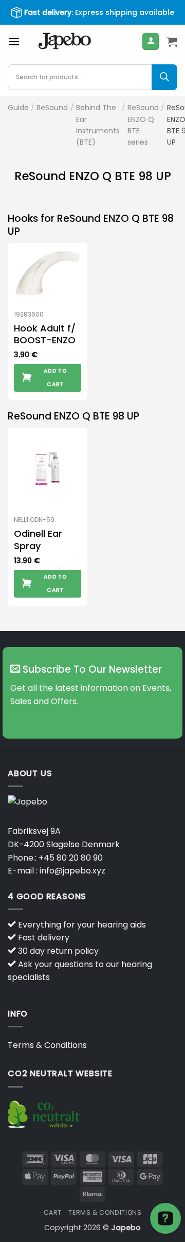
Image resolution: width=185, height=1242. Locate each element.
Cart (53, 1212)
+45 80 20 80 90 (71, 858)
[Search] (164, 77)
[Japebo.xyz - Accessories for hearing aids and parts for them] (64, 41)
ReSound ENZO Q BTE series (143, 124)
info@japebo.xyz (72, 871)
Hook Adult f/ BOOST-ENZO (45, 334)
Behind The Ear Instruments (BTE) (98, 124)
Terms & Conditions (47, 1045)
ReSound (52, 107)
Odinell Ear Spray (38, 540)
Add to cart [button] (55, 377)
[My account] (150, 41)
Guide (18, 107)
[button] (14, 41)
